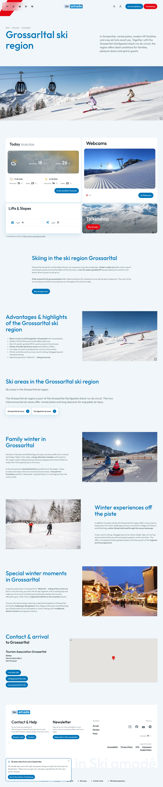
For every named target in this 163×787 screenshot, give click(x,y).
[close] (68, 760)
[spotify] (150, 726)
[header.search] (114, 6)
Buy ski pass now (41, 291)
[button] (161, 118)
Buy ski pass (93, 227)
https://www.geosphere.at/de (34, 236)
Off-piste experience (117, 781)
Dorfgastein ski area (42, 411)
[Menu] (7, 6)
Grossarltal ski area (16, 411)
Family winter (98, 781)
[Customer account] (120, 6)
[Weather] (13, 6)
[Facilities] (20, 6)
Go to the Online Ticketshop (21, 777)
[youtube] (143, 726)
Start (8, 28)
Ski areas (15, 28)
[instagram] (129, 726)
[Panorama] (32, 6)
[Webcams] (26, 6)
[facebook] (136, 726)
